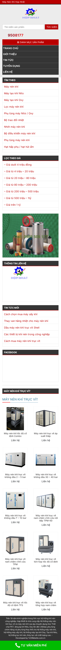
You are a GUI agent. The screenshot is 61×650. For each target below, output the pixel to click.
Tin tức (8, 60)
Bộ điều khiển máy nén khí (19, 133)
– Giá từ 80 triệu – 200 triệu (20, 184)
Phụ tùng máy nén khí (17, 140)
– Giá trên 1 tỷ (12, 204)
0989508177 (11, 291)
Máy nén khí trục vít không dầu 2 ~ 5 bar (15, 475)
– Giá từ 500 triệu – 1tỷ (17, 198)
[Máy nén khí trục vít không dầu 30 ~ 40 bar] (45, 459)
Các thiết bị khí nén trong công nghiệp (27, 334)
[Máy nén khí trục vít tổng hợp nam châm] (45, 587)
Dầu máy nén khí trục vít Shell (21, 327)
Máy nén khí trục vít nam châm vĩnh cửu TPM (15, 562)
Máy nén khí (11, 86)
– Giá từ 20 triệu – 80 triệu (20, 178)
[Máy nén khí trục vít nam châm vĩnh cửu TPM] (15, 544)
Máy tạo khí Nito (14, 93)
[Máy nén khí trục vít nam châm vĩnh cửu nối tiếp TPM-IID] (45, 500)
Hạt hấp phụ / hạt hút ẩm (19, 146)
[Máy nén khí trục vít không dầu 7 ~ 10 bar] (15, 500)
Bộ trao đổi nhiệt (14, 120)
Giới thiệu (10, 54)
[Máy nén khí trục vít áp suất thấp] (45, 418)
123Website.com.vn (36, 638)
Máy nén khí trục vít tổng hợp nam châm (46, 603)
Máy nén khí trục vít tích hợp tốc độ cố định (46, 560)
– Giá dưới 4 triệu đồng (18, 164)
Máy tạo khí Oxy (13, 100)
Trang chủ (10, 48)
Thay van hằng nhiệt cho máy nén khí (26, 320)
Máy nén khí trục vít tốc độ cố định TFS (15, 603)
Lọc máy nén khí (13, 106)
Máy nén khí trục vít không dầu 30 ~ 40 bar (46, 475)
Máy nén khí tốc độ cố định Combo (15, 434)
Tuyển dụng (11, 65)
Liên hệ (8, 71)
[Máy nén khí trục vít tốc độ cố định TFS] (15, 587)
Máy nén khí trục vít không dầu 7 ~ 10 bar (15, 516)
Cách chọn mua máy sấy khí (20, 314)
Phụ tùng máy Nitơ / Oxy (18, 113)
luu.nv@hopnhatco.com (17, 296)
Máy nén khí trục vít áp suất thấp (46, 434)
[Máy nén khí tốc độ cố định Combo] (15, 418)
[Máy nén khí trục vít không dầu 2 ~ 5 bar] (15, 459)
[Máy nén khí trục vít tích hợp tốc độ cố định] (45, 544)
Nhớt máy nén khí (14, 126)
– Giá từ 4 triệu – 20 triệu (19, 171)
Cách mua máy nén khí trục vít (22, 340)
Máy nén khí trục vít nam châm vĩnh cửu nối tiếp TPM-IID (46, 518)
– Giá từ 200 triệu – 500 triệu (21, 191)
